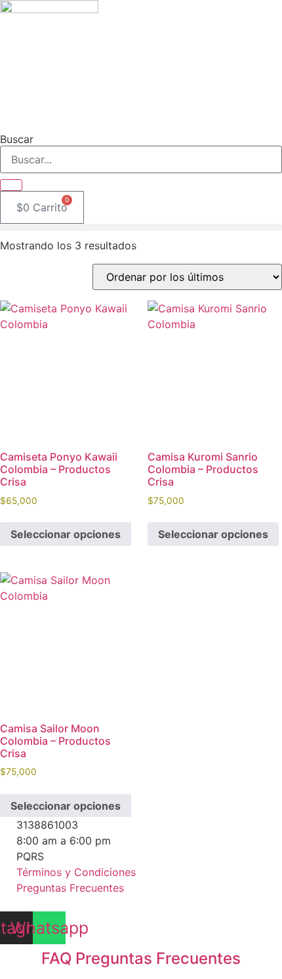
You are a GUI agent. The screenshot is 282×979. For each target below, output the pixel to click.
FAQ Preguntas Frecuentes (141, 958)
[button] (141, 227)
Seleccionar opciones (65, 534)
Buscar (16, 139)
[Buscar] (11, 185)
